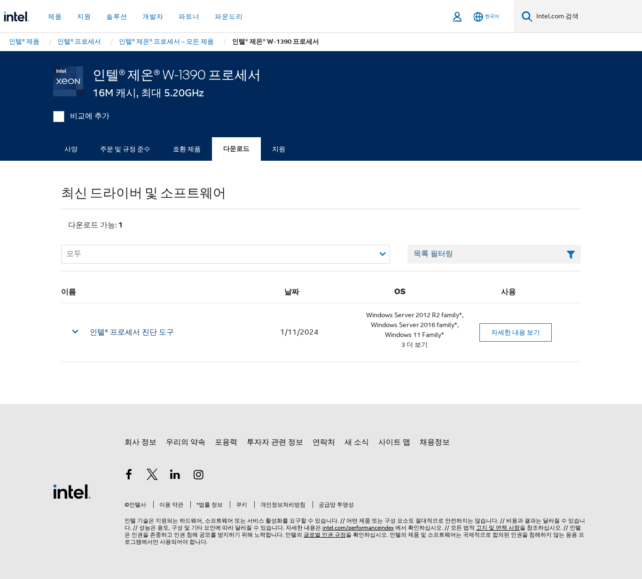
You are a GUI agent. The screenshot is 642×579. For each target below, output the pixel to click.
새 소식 (356, 442)
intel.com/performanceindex (358, 527)
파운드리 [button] (229, 16)
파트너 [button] (189, 16)
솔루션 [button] (116, 16)
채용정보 (435, 442)
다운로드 (236, 148)
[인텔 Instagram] (199, 476)
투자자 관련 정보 (275, 442)
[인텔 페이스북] (129, 476)
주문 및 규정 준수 (125, 149)
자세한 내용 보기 (515, 332)
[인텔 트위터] (152, 476)
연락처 (324, 442)
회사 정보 (141, 442)
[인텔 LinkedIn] (175, 476)
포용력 (226, 442)
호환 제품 (187, 149)
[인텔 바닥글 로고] (72, 491)
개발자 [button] (153, 16)
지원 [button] (84, 16)
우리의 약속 (185, 442)
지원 (278, 149)
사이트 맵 (394, 442)
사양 (71, 149)
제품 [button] (55, 16)
